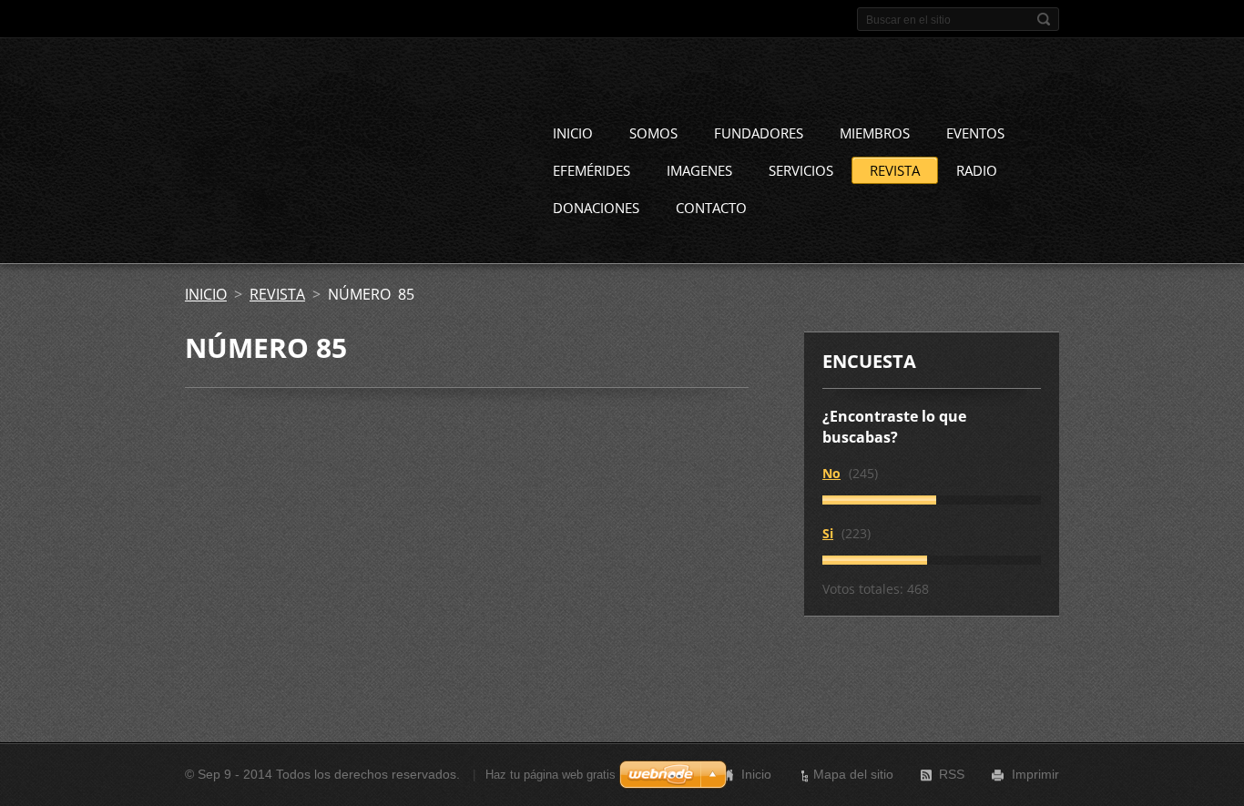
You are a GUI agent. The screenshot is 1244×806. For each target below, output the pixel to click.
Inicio (756, 774)
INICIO (573, 133)
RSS (951, 774)
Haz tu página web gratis (550, 774)
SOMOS (653, 133)
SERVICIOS (801, 170)
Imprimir (1035, 774)
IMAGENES (699, 170)
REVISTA (895, 170)
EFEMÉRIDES (591, 170)
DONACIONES (596, 208)
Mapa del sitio (853, 774)
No (831, 473)
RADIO (976, 170)
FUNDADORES (758, 133)
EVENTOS (975, 133)
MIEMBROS (875, 133)
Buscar (1044, 19)
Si (827, 533)
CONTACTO (711, 208)
